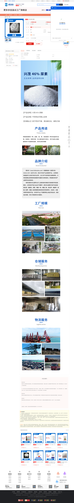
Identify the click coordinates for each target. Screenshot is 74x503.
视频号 (55, 485)
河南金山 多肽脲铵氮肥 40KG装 (62, 445)
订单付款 (10, 479)
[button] (32, 40)
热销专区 (10, 14)
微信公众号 (7, 485)
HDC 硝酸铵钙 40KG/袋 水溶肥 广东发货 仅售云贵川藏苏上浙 (50, 463)
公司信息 (15, 14)
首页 (6, 14)
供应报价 (39, 479)
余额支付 (29, 477)
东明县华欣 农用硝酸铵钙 (38, 462)
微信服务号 (39, 485)
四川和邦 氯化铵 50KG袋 (26, 445)
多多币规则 (49, 480)
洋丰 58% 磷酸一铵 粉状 (50, 445)
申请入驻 (19, 475)
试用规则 (49, 475)
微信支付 (29, 479)
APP (22, 485)
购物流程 (10, 475)
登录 (33, 27)
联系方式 (20, 14)
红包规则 (49, 477)
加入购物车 (38, 43)
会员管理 (19, 482)
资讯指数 (39, 475)
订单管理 (19, 480)
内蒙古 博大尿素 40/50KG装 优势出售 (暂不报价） (66, 44)
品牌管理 (19, 477)
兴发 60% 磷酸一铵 (37, 444)
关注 (21, 5)
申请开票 (10, 482)
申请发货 (10, 480)
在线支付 (29, 475)
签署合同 (10, 477)
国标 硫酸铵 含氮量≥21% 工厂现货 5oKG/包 (62, 462)
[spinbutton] (35, 40)
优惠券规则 (49, 479)
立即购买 (30, 43)
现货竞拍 (39, 477)
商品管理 (19, 479)
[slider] (13, 54)
